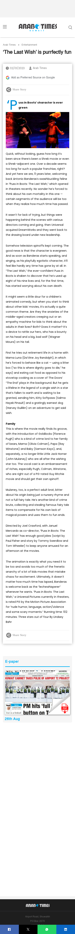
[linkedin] (65, 929)
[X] (28, 929)
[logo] (37, 27)
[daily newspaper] (37, 693)
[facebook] (9, 929)
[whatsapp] (46, 929)
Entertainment (29, 45)
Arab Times (9, 45)
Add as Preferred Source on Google (33, 77)
